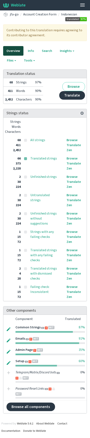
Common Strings (28, 327)
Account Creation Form (40, 14)
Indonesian (69, 14)
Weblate (18, 5)
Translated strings (43, 158)
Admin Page (24, 350)
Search (47, 51)
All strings (37, 140)
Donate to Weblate (34, 431)
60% (82, 361)
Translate (72, 95)
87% (82, 327)
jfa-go (14, 14)
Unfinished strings (43, 176)
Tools (28, 60)
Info (31, 51)
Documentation (10, 431)
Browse (74, 86)
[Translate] (8, 329)
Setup (19, 361)
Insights (66, 51)
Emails (20, 338)
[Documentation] (82, 113)
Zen (69, 150)
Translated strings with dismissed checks (43, 273)
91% (82, 338)
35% (82, 350)
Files (10, 60)
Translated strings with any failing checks (43, 255)
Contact (62, 424)
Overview (13, 51)
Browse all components (31, 406)
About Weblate (45, 424)
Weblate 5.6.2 (25, 424)
